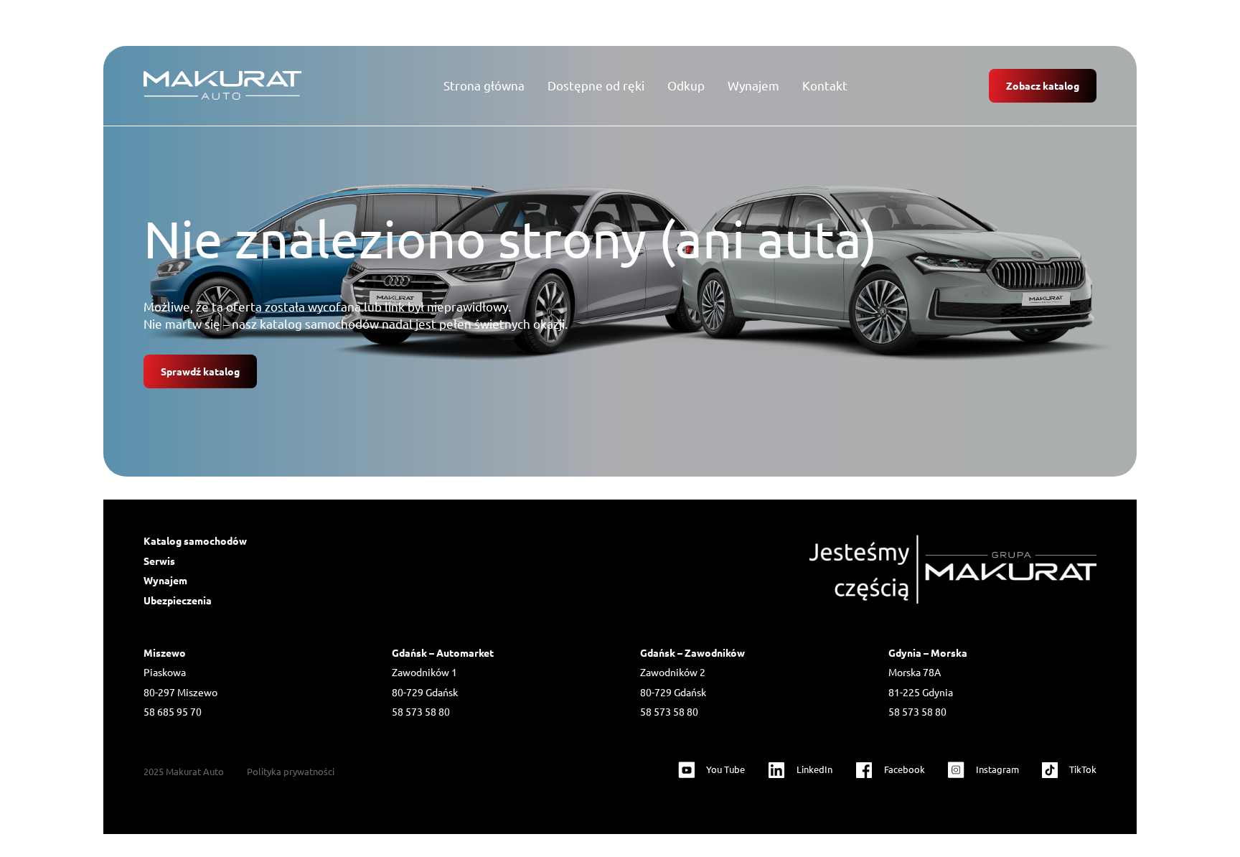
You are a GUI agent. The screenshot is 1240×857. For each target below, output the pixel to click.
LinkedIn (814, 769)
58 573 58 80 (421, 711)
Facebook (904, 769)
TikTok (1082, 769)
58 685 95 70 (173, 711)
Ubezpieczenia (178, 600)
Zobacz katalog (1042, 85)
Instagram (997, 769)
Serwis (159, 560)
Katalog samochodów (195, 540)
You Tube (725, 769)
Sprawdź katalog (200, 371)
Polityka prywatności (290, 771)
